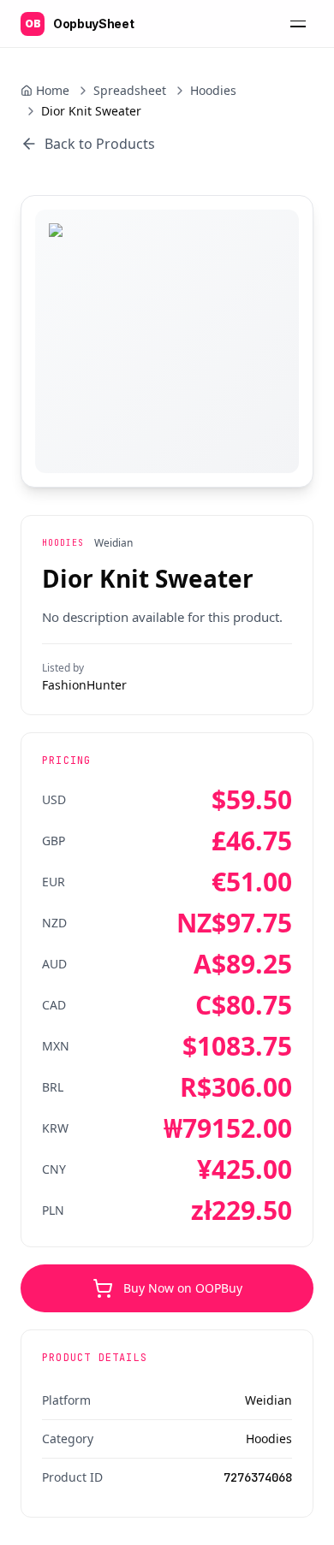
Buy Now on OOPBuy (182, 1288)
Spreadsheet (129, 90)
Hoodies (213, 90)
